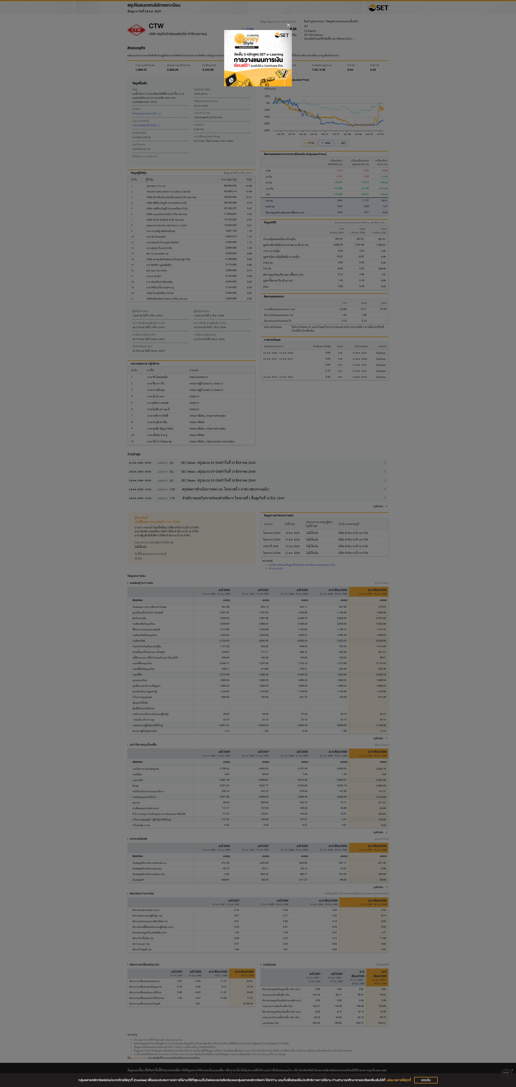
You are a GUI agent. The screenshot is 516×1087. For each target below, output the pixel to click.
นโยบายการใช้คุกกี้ (399, 1080)
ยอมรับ (426, 1080)
